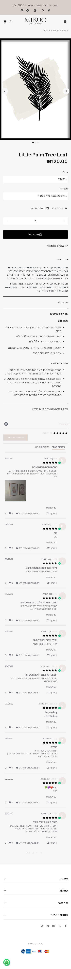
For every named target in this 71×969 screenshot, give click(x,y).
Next (66, 91)
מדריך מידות (57, 208)
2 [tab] (35, 142)
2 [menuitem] (33, 852)
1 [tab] (33, 142)
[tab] (58, 448)
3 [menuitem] (29, 852)
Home (65, 30)
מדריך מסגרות (37, 208)
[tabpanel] (35, 89)
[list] (31, 491)
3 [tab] (38, 142)
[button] (51, 513)
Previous (5, 91)
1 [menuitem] (36, 852)
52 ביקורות (47, 433)
